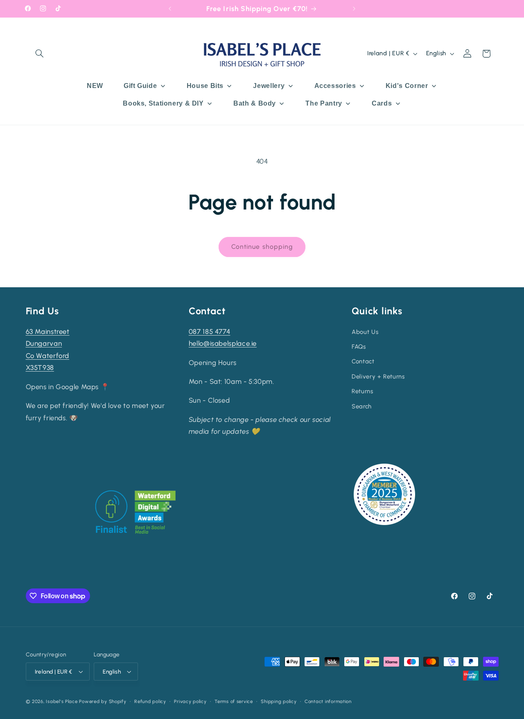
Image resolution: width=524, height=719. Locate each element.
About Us (365, 332)
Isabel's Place (61, 701)
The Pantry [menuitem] (323, 103)
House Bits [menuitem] (205, 85)
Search (362, 406)
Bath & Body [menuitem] (254, 103)
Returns (362, 391)
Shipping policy (278, 701)
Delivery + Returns (378, 376)
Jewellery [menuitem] (269, 85)
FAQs (359, 346)
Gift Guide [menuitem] (140, 85)
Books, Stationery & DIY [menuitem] (163, 103)
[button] (39, 53)
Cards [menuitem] (382, 103)
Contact (363, 361)
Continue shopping (262, 246)
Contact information (328, 701)
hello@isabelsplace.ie (223, 343)
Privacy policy (190, 701)
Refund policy (150, 701)
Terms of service (234, 701)
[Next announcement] (354, 8)
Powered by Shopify (102, 701)
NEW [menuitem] (95, 85)
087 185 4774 (209, 331)
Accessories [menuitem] (335, 85)
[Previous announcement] (170, 8)
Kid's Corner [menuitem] (407, 85)
